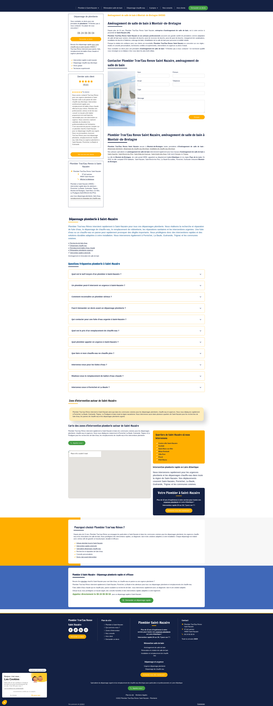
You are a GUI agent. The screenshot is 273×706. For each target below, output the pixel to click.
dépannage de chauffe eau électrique (136, 149)
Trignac (185, 154)
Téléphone (176, 81)
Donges (178, 154)
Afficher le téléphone (87, 179)
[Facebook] (70, 630)
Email (139, 81)
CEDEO (82, 704)
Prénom (175, 72)
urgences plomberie (171, 502)
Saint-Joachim (113, 154)
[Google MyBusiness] (81, 630)
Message (140, 98)
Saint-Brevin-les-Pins (126, 154)
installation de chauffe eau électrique (162, 149)
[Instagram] (86, 630)
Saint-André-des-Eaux (159, 154)
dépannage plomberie (115, 149)
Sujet (139, 89)
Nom (139, 72)
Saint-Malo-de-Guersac (142, 154)
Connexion (201, 704)
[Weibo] (76, 630)
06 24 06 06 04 (85, 33)
